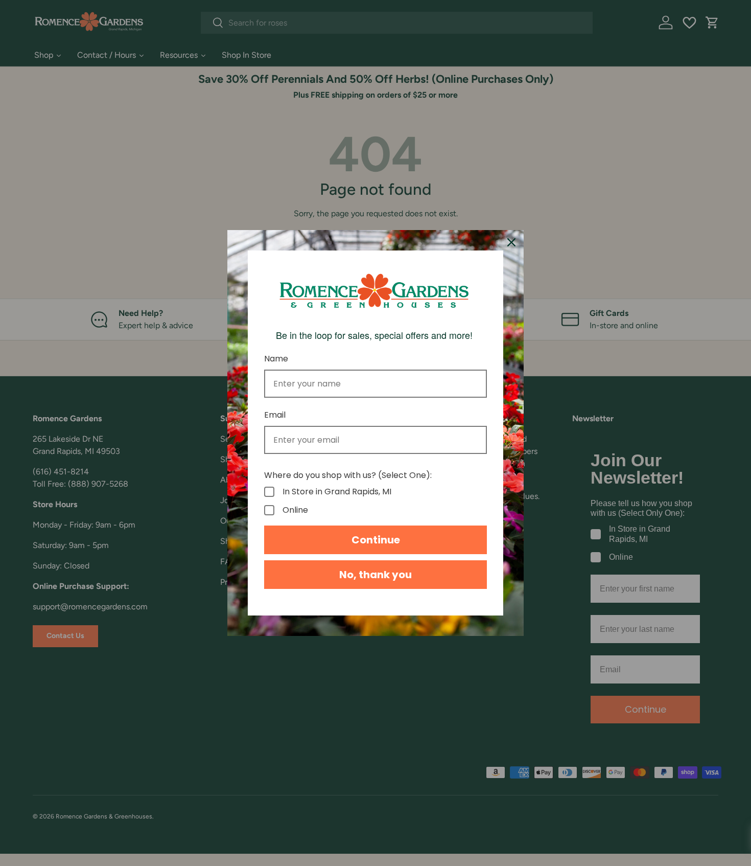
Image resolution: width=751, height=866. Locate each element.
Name (276, 358)
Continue (375, 540)
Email (275, 415)
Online (295, 510)
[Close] (511, 242)
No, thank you (375, 574)
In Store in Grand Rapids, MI (337, 492)
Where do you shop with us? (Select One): (348, 475)
